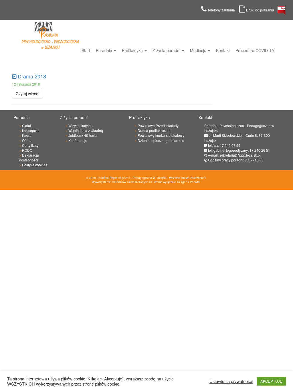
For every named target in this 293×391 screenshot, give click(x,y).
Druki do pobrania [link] (261, 9)
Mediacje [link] (198, 50)
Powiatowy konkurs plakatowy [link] (161, 135)
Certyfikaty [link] (30, 145)
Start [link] (86, 50)
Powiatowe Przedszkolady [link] (158, 125)
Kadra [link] (26, 135)
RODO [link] (27, 150)
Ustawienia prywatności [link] (231, 381)
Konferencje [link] (77, 140)
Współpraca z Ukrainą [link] (85, 130)
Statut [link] (26, 125)
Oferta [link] (26, 140)
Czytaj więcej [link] (27, 93)
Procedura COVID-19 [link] (254, 50)
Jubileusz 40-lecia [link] (82, 135)
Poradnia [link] (104, 50)
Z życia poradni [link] (167, 50)
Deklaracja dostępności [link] (29, 157)
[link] (281, 12)
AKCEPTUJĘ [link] (271, 381)
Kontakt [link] (223, 50)
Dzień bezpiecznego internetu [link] (161, 140)
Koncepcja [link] (30, 130)
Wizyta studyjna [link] (80, 125)
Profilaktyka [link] (133, 50)
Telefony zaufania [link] (223, 9)
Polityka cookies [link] (34, 164)
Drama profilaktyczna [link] (154, 130)
